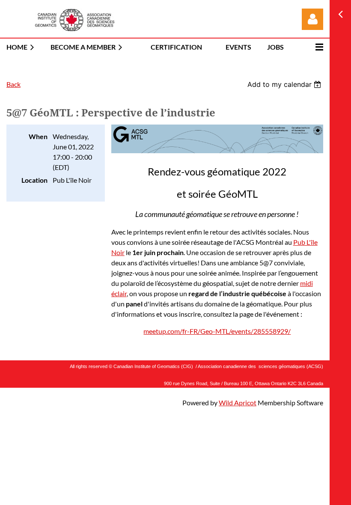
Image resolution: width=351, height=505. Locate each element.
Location (34, 180)
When (38, 136)
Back (13, 84)
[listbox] (285, 84)
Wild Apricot (237, 402)
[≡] (310, 47)
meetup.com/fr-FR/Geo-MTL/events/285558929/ (217, 331)
